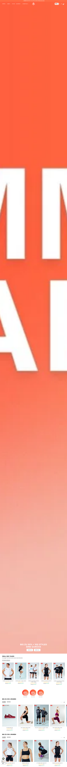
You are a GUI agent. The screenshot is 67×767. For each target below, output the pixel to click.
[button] (8, 682)
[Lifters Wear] (33, 4)
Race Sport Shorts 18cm (25, 727)
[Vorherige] (20, 1)
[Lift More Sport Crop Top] (41, 751)
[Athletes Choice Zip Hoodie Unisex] (41, 715)
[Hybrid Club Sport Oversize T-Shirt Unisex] (33, 671)
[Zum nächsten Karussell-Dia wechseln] (64, 702)
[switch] (3, 763)
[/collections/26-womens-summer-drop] (33, 328)
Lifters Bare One (9, 727)
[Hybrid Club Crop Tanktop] (46, 671)
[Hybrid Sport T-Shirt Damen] (20, 671)
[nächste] (47, 1)
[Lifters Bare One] (9, 715)
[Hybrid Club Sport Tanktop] (8, 671)
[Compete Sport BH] (25, 751)
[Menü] (5, 757)
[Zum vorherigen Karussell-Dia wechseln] (62, 702)
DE (57, 3)
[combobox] (57, 4)
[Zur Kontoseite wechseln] (62, 4)
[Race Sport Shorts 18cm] (25, 715)
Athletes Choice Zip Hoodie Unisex (41, 727)
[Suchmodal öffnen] (60, 4)
